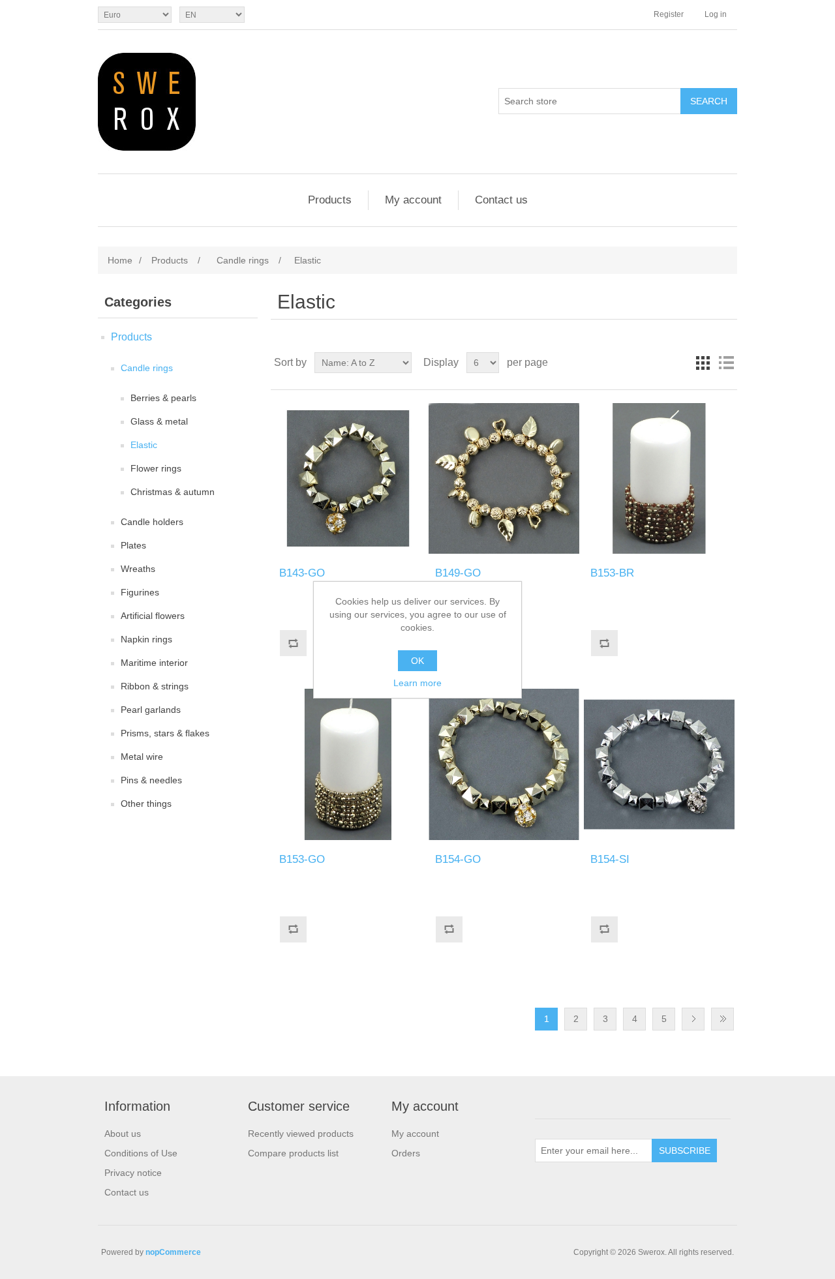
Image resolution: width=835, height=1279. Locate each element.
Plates (133, 545)
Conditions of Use (140, 1153)
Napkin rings (146, 639)
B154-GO (458, 859)
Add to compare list (293, 643)
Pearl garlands (151, 709)
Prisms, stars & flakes (165, 733)
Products (330, 200)
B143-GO (302, 573)
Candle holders (152, 522)
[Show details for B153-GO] (348, 764)
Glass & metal (159, 421)
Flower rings (155, 468)
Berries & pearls (163, 398)
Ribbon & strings (155, 686)
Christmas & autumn (172, 492)
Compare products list (293, 1153)
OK (417, 660)
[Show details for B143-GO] (348, 478)
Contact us (501, 200)
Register (669, 14)
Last (722, 1019)
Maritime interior (154, 662)
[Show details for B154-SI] (659, 764)
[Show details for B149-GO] (504, 478)
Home (120, 260)
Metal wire (142, 756)
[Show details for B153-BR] (659, 478)
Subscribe (684, 1150)
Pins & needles (151, 780)
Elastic (143, 445)
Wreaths (138, 569)
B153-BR (612, 573)
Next (693, 1019)
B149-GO (458, 573)
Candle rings (147, 368)
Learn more (417, 683)
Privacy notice (133, 1172)
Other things (146, 803)
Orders (405, 1153)
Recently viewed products (301, 1133)
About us (122, 1133)
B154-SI (610, 859)
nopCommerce (173, 1252)
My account (413, 200)
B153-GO (302, 859)
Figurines (140, 592)
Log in (716, 14)
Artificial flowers (153, 615)
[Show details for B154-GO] (504, 764)
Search (708, 101)
